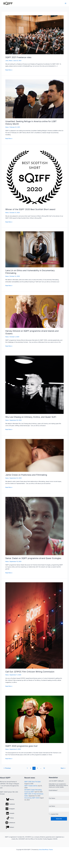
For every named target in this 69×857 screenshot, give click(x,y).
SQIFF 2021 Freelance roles (18, 57)
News (10, 60)
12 (44, 768)
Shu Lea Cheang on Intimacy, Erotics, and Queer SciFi (30, 417)
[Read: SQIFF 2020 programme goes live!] (34, 719)
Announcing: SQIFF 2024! (31, 798)
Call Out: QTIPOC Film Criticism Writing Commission (29, 671)
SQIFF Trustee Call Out (30, 785)
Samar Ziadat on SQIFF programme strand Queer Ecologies (33, 558)
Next (63, 768)
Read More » (9, 70)
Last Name (52, 806)
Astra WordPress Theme (46, 849)
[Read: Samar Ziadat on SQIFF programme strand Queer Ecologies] (34, 526)
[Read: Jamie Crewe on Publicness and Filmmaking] (34, 455)
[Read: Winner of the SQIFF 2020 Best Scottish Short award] (34, 177)
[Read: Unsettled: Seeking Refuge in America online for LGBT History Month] (34, 99)
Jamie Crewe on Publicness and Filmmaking (26, 475)
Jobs (6, 60)
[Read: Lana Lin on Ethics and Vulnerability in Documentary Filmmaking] (34, 249)
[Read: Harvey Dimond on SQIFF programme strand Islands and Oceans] (34, 311)
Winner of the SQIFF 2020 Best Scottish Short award (30, 209)
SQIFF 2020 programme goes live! (21, 746)
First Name (52, 798)
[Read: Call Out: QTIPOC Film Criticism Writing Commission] (34, 625)
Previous (7, 768)
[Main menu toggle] (65, 3)
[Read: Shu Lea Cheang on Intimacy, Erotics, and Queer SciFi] (34, 384)
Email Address (53, 790)
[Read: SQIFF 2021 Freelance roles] (34, 34)
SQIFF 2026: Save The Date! (32, 781)
